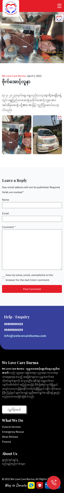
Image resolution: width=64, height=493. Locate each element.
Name (5, 199)
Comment (9, 227)
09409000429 (13, 324)
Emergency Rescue (13, 431)
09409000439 (13, 330)
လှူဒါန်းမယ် (14, 409)
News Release (10, 436)
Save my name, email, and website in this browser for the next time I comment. (29, 277)
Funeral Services (11, 426)
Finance (6, 441)
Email (5, 213)
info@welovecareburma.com (25, 336)
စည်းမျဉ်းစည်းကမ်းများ (13, 463)
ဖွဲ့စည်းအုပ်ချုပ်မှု (10, 459)
